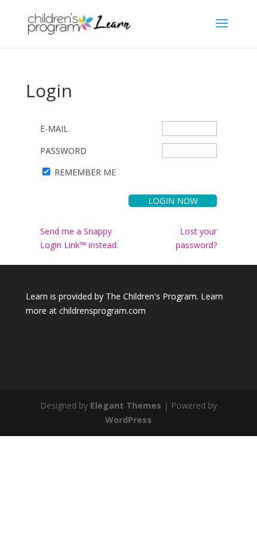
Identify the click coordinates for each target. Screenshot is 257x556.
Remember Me (85, 172)
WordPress (128, 419)
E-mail (54, 128)
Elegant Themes (125, 405)
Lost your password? (196, 238)
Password (63, 150)
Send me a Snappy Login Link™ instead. (79, 238)
